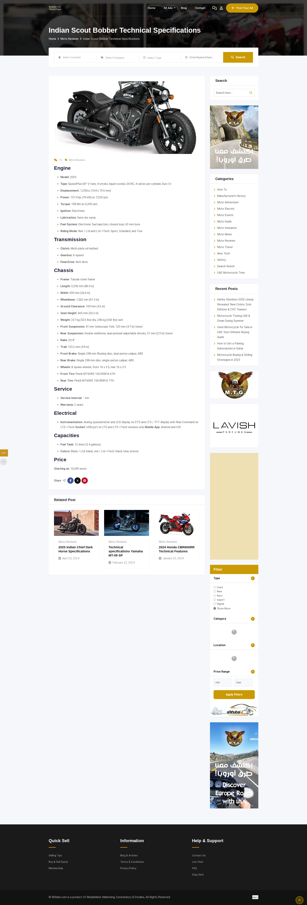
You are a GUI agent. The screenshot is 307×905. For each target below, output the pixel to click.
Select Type (154, 57)
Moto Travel (225, 247)
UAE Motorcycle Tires (231, 272)
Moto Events (225, 215)
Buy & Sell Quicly (58, 861)
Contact (200, 8)
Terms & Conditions (132, 861)
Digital (220, 603)
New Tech (223, 253)
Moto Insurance (227, 228)
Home (151, 8)
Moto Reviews (77, 160)
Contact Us (199, 855)
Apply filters (234, 694)
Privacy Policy (128, 868)
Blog (184, 8)
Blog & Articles (129, 855)
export (221, 599)
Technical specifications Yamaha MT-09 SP (126, 551)
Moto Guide (224, 221)
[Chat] (214, 8)
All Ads (168, 8)
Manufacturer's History (231, 196)
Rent (219, 595)
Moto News (224, 234)
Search (240, 57)
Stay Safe (198, 874)
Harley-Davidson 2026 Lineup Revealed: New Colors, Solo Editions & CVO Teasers (235, 304)
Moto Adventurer (228, 202)
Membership (56, 868)
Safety (221, 260)
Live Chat (197, 861)
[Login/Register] (221, 8)
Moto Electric (226, 208)
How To (222, 189)
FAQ (194, 868)
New (219, 591)
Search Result (226, 266)
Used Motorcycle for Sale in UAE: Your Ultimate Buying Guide (234, 332)
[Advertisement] (234, 506)
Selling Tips (55, 855)
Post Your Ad (244, 8)
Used (220, 587)
